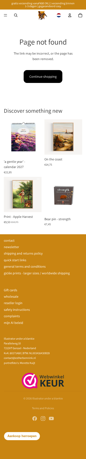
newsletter (11, 247)
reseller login (13, 303)
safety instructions (17, 309)
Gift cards (10, 290)
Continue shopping (43, 76)
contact (9, 240)
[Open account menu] (69, 15)
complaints (12, 316)
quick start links (15, 260)
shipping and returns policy (23, 253)
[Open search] (16, 15)
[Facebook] (35, 418)
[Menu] (5, 15)
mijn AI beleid (13, 323)
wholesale (11, 296)
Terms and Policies (43, 408)
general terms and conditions (25, 266)
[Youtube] (51, 418)
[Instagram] (43, 418)
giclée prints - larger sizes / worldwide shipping (37, 273)
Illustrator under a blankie (47, 398)
